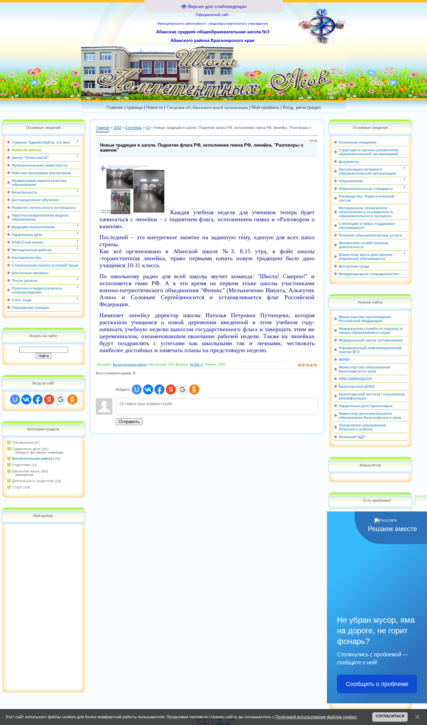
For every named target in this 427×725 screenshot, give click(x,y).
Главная (102, 128)
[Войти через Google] (60, 399)
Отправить (129, 421)
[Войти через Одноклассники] (72, 399)
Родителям (21, 465)
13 (148, 128)
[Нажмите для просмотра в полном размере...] (132, 212)
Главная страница (124, 107)
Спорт (17, 487)
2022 (117, 128)
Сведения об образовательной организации (207, 107)
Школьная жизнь (26, 471)
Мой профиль (265, 107)
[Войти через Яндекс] (49, 399)
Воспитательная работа (32, 458)
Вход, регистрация (302, 107)
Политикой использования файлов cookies (316, 717)
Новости (154, 107)
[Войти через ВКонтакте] (26, 399)
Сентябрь (133, 128)
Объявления (22, 442)
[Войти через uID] (15, 399)
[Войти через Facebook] (38, 399)
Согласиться (390, 716)
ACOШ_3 (196, 364)
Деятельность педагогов (32, 481)
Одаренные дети (26, 449)
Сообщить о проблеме (377, 684)
